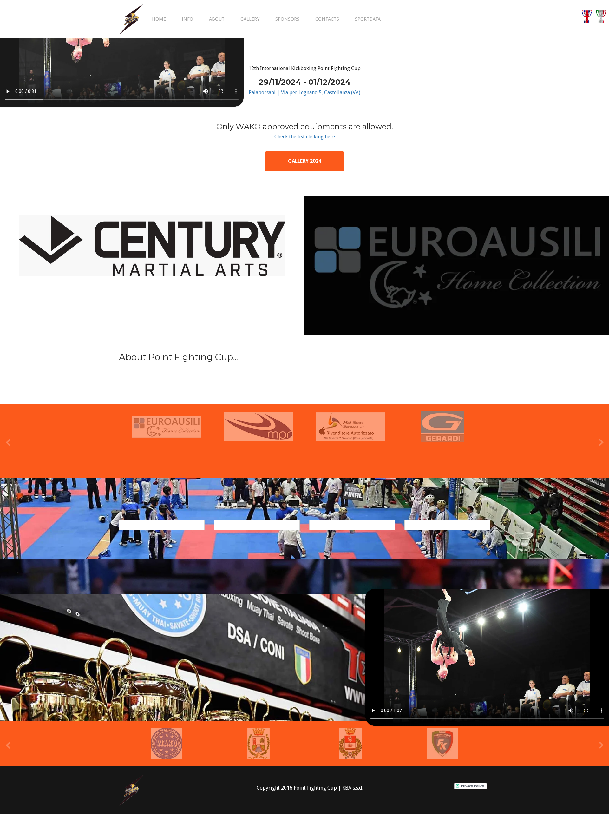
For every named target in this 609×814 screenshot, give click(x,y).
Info (187, 19)
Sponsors (287, 19)
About (217, 19)
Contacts (327, 19)
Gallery (249, 19)
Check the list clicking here (304, 137)
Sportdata (368, 19)
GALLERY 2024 (304, 161)
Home (159, 19)
